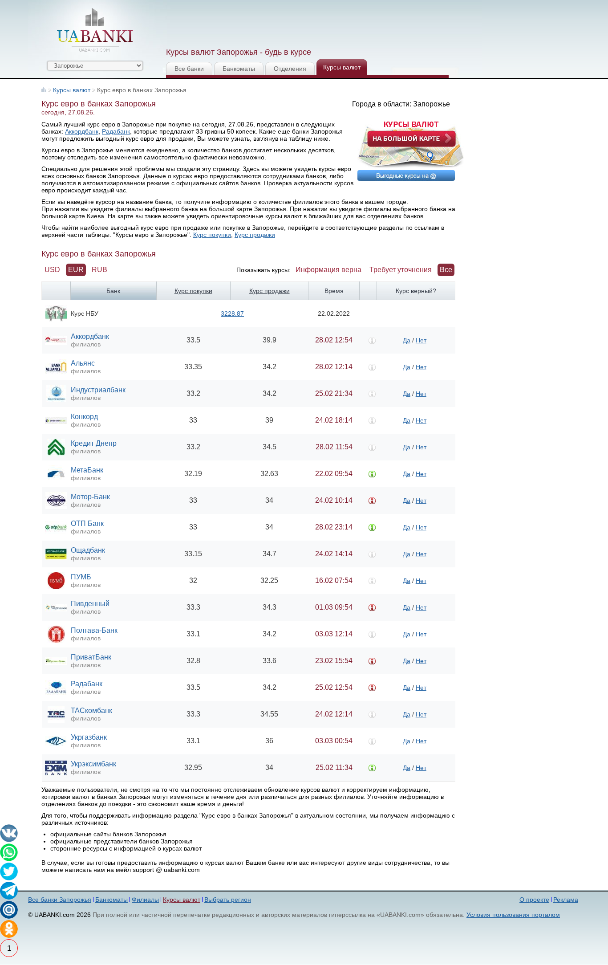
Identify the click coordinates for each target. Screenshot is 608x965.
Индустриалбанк (98, 390)
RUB (99, 269)
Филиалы (145, 899)
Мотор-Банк (90, 497)
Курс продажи (255, 234)
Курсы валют (342, 67)
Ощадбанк (88, 550)
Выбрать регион (227, 899)
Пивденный (90, 603)
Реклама (565, 899)
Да (406, 340)
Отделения (290, 68)
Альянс (83, 363)
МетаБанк (87, 470)
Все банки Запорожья (59, 899)
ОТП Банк (87, 523)
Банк (113, 290)
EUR (76, 269)
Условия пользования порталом (513, 914)
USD (52, 269)
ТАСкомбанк (91, 710)
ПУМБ (81, 577)
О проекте (534, 899)
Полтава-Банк (94, 630)
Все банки (189, 68)
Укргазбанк (89, 737)
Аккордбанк (81, 131)
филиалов (86, 344)
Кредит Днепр (94, 443)
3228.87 (232, 313)
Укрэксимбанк (93, 764)
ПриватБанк (91, 657)
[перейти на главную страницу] (95, 30)
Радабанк (116, 131)
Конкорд (84, 416)
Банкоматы (239, 68)
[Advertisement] (328, 22)
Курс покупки (212, 234)
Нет (421, 340)
